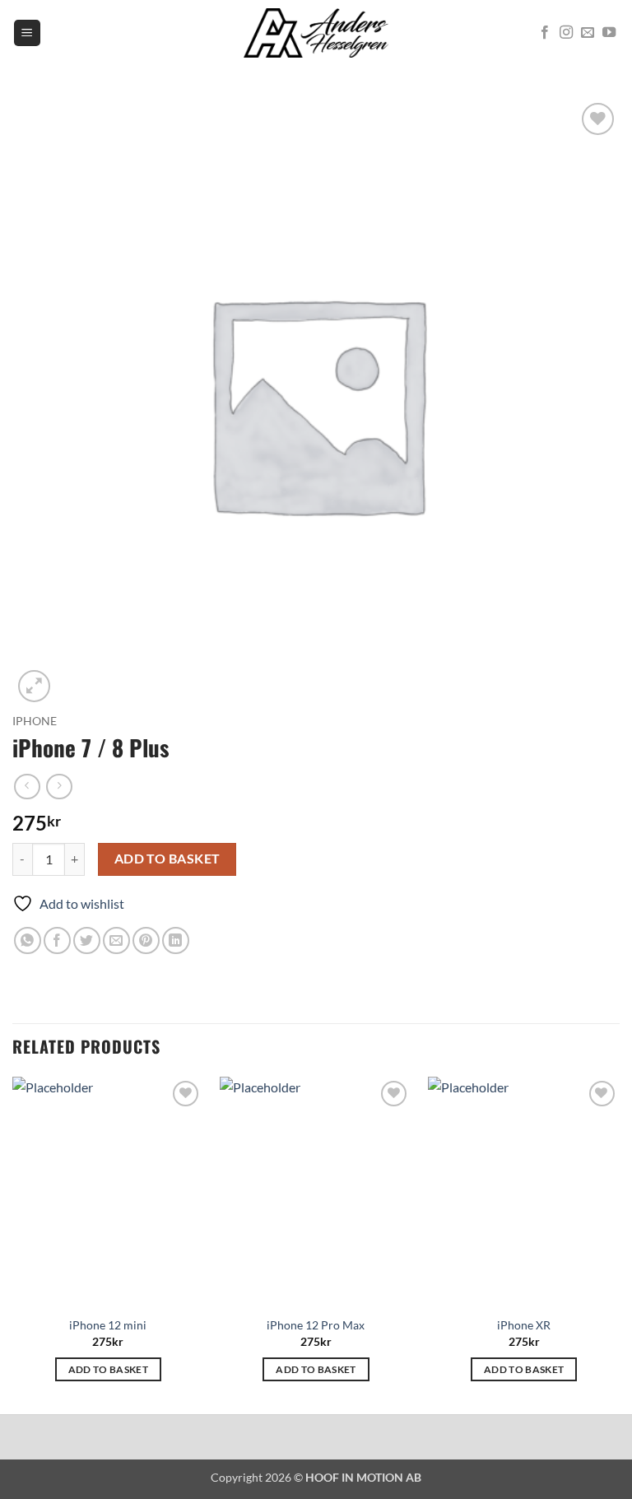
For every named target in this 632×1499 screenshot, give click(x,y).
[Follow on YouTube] (609, 33)
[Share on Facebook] (57, 940)
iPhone (34, 721)
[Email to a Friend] (116, 940)
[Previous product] (59, 786)
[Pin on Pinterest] (146, 940)
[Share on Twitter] (86, 940)
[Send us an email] (587, 33)
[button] (27, 33)
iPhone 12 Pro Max (316, 1325)
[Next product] (27, 786)
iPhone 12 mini (107, 1325)
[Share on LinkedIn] (175, 940)
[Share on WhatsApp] (27, 940)
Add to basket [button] (108, 1369)
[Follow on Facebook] (544, 33)
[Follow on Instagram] (566, 33)
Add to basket (167, 858)
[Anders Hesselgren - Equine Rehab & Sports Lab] (316, 33)
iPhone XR (524, 1325)
